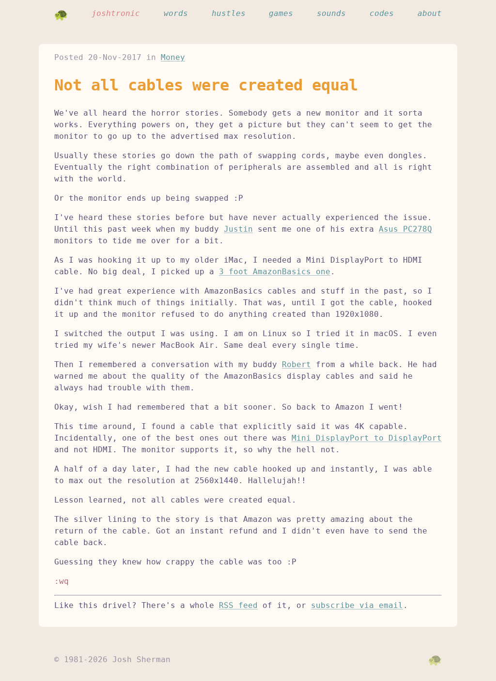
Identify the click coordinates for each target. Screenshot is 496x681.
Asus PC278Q (405, 229)
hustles (229, 13)
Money (173, 57)
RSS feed (238, 605)
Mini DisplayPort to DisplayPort (367, 438)
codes (382, 13)
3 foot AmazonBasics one (274, 271)
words (176, 13)
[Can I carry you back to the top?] (435, 659)
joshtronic (116, 13)
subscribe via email (357, 605)
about (430, 13)
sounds (331, 13)
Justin (238, 229)
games (281, 13)
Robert (296, 364)
